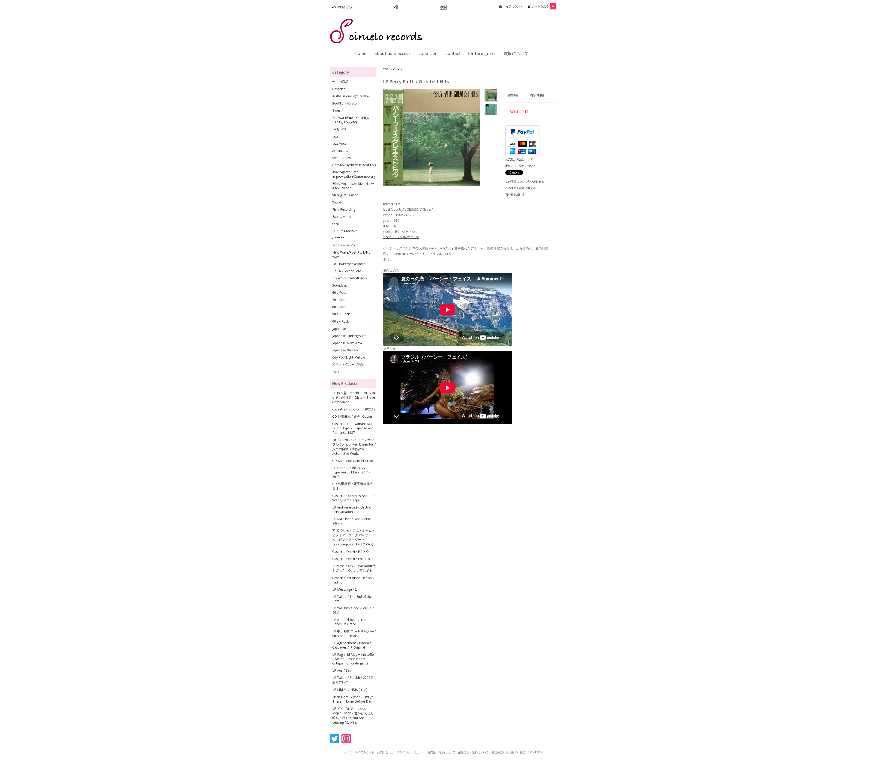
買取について (516, 53)
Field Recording (343, 209)
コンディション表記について (401, 237)
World (336, 202)
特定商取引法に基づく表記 (508, 752)
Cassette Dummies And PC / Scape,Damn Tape (353, 498)
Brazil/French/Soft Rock (350, 278)
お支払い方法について (519, 159)
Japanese (339, 328)
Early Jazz (339, 129)
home (360, 53)
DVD (335, 372)
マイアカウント (513, 6)
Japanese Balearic (345, 350)
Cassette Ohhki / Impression (353, 559)
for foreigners (482, 53)
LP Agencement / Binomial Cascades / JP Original (352, 645)
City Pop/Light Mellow (348, 357)
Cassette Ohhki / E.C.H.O (350, 551)
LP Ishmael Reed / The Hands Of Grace (349, 621)
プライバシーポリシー (411, 752)
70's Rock (339, 299)
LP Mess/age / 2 (344, 589)
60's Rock (339, 292)
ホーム (348, 752)
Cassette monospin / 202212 (353, 409)
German (338, 238)
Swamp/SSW (341, 158)
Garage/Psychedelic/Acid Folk (354, 165)
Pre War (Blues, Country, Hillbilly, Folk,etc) (350, 119)
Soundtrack (340, 285)
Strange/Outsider (345, 195)
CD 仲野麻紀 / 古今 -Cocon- (352, 416)
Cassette (338, 89)
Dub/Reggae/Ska (344, 231)
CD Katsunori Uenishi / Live (352, 460)
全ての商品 (340, 81)
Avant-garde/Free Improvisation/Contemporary (354, 174)
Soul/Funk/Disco (344, 103)
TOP (386, 69)
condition (428, 53)
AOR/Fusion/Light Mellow (351, 96)
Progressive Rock (345, 245)
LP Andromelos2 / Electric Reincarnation (351, 509)
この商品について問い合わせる (524, 181)
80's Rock (339, 307)
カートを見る (543, 6)
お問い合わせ (385, 752)
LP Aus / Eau (341, 670)
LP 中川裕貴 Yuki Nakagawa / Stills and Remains (354, 633)
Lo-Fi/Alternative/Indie (348, 264)
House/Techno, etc (346, 271)
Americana (340, 150)
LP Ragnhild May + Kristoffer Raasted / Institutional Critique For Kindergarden (353, 658)
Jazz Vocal (339, 143)
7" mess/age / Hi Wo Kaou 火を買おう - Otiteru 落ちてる (354, 568)
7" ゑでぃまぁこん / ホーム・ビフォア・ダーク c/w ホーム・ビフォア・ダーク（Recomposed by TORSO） (353, 537)
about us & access (392, 53)
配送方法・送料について (520, 166)
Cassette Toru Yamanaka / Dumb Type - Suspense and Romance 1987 (353, 428)
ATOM (539, 752)
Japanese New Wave (347, 343)
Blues (336, 110)
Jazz (335, 136)
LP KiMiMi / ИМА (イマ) (349, 689)
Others (397, 69)
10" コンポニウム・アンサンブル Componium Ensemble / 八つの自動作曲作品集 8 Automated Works (354, 446)
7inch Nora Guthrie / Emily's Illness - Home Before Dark (353, 699)
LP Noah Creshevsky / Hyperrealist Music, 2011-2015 (351, 472)
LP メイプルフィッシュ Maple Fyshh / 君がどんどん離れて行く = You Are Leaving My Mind (353, 715)
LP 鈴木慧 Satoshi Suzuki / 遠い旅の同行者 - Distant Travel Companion (354, 397)
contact (453, 53)
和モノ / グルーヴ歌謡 (348, 364)
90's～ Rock (341, 314)
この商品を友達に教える (520, 188)
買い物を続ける (515, 194)
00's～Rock (340, 321)
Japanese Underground (349, 336)
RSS (530, 752)
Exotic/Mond (341, 216)
